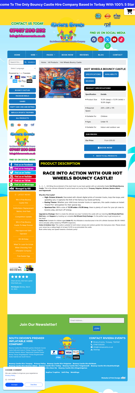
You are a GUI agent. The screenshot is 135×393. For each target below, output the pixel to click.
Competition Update (23, 217)
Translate (26, 73)
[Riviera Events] (67, 30)
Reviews (84, 55)
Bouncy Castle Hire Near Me (45, 368)
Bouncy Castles (22, 90)
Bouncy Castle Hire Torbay (50, 366)
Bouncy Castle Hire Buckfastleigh (105, 366)
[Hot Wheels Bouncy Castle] (60, 83)
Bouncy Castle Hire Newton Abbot (23, 366)
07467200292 (99, 345)
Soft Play (65, 372)
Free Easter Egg (23, 256)
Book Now (67, 55)
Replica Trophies (53, 372)
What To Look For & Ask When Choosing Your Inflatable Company (23, 247)
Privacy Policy (40, 364)
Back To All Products (106, 156)
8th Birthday (23, 239)
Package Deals (22, 96)
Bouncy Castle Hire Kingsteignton (73, 368)
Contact (118, 55)
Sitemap (96, 350)
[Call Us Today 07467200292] (22, 149)
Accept (14, 384)
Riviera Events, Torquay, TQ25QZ (106, 342)
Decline (33, 384)
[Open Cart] (129, 11)
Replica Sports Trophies (22, 112)
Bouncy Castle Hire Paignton (59, 364)
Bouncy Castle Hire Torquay (20, 364)
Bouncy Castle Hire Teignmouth (76, 366)
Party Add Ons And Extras (22, 107)
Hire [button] (33, 55)
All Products (22, 118)
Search (31, 62)
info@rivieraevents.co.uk (103, 347)
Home (20, 55)
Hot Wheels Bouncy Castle (70, 62)
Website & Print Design (111, 378)
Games (22, 101)
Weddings (75, 372)
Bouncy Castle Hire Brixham (84, 364)
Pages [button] (50, 55)
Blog (101, 55)
